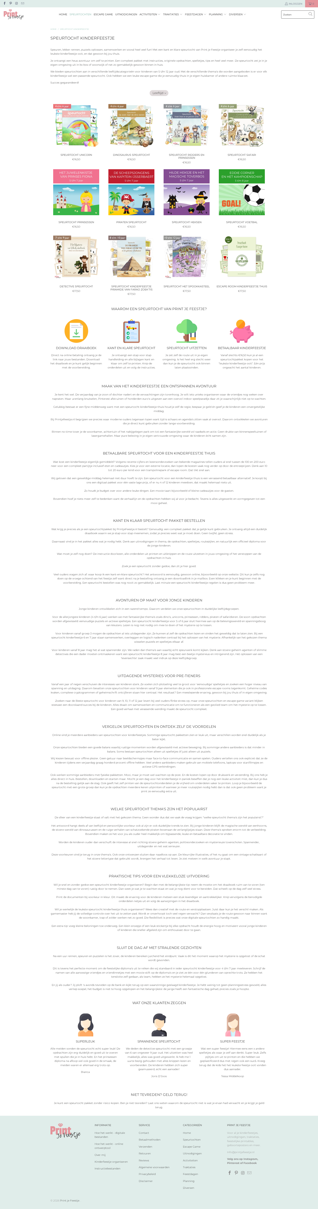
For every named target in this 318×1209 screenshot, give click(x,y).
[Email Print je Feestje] (22, 3)
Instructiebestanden (107, 1168)
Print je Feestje (69, 1200)
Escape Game (191, 1146)
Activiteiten (190, 1160)
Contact (144, 1133)
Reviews (144, 1160)
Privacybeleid (147, 1174)
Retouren (145, 1153)
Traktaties (189, 1167)
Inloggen (295, 3)
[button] (150, 14)
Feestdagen (190, 1174)
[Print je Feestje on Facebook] (4, 3)
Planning (189, 1181)
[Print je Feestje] (14, 14)
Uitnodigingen (192, 1153)
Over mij (100, 1155)
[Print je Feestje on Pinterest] (10, 3)
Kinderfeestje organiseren (111, 1161)
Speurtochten (192, 1139)
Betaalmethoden (149, 1139)
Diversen (188, 1188)
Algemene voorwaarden (154, 1167)
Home (187, 1133)
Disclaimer (146, 1181)
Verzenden (145, 1146)
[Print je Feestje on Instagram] (16, 3)
